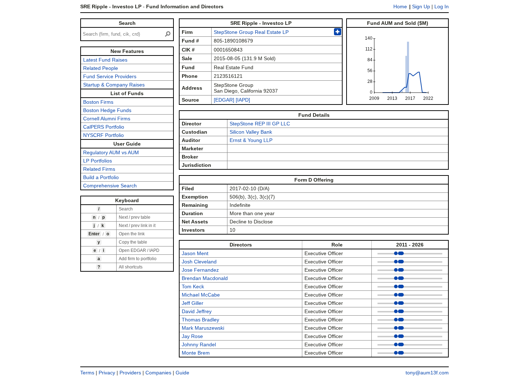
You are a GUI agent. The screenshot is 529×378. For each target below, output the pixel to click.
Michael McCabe (201, 295)
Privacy (107, 372)
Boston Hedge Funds (107, 110)
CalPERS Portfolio (103, 127)
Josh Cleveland (199, 261)
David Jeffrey (197, 311)
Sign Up (421, 6)
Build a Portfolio (101, 177)
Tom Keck (193, 286)
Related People (100, 68)
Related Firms (99, 169)
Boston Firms (98, 102)
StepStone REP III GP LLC (260, 123)
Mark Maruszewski (203, 328)
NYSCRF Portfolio (103, 135)
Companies (158, 372)
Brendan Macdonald (205, 278)
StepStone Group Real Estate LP (251, 32)
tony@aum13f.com (427, 372)
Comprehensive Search (110, 185)
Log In (441, 6)
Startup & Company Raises (114, 85)
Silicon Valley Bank (251, 132)
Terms (87, 372)
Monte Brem (196, 353)
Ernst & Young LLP (251, 140)
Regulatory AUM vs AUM (111, 152)
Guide (182, 372)
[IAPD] (243, 100)
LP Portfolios (97, 161)
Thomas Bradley (200, 320)
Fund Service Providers (109, 76)
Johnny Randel (199, 344)
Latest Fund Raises (105, 60)
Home (400, 6)
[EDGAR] (224, 100)
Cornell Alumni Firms (106, 118)
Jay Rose (192, 336)
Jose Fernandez (200, 270)
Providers (130, 372)
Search (127, 23)
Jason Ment (195, 253)
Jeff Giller (192, 303)
